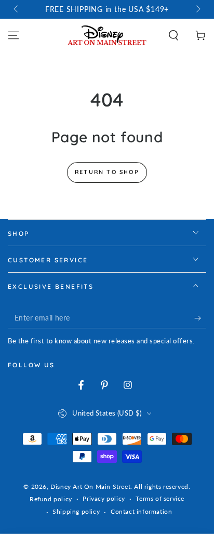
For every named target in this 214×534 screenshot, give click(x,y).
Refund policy (51, 499)
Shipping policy (76, 511)
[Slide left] (16, 9)
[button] (173, 35)
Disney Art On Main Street (90, 486)
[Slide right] (197, 9)
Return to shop (107, 172)
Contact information (141, 511)
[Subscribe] (200, 317)
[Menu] (13, 35)
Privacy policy (104, 498)
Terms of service (160, 498)
